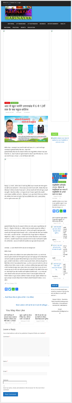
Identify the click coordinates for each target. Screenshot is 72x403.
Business (43, 24)
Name (5, 361)
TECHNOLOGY (59, 179)
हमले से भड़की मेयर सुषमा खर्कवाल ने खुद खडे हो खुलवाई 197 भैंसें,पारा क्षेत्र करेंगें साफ (59, 219)
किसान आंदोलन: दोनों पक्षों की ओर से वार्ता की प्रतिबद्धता (32, 305)
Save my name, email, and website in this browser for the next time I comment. (24, 389)
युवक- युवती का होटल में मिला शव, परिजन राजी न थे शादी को (26, 317)
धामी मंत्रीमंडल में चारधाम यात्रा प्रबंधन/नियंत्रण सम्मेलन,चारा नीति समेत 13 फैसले (10, 318)
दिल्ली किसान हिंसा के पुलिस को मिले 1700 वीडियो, (18, 297)
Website (5, 380)
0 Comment (27, 112)
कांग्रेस (9, 4)
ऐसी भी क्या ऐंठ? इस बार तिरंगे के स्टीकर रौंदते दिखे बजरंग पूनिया (41, 317)
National (7, 27)
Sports (23, 27)
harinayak (18, 112)
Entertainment (53, 24)
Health (62, 24)
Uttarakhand (21, 24)
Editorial (11, 24)
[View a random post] (67, 23)
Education (31, 27)
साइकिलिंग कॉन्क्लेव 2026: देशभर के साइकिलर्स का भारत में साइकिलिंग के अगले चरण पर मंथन (59, 190)
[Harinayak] (18, 7)
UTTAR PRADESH (33, 24)
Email (5, 371)
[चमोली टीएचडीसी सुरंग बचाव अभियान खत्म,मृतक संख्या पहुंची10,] (56, 227)
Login (19, 2)
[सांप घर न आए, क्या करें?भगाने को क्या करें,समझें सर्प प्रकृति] (56, 245)
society (56, 178)
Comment (6, 336)
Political (16, 27)
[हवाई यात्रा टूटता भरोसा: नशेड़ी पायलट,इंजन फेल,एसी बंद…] (56, 263)
